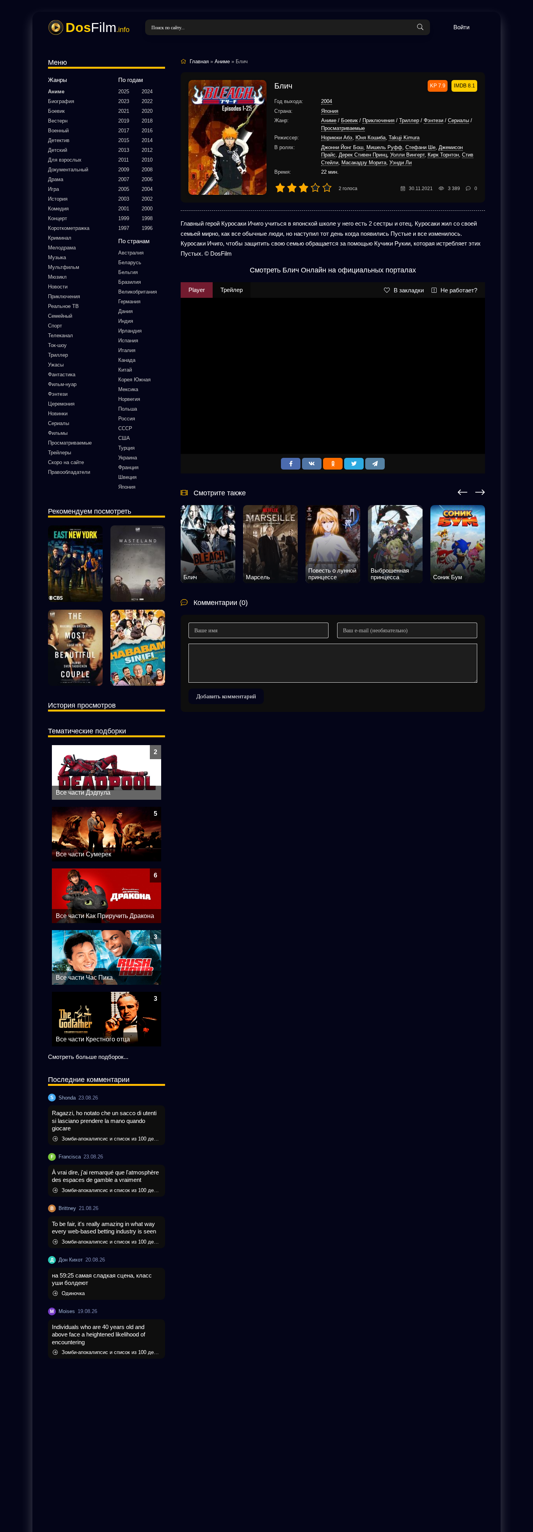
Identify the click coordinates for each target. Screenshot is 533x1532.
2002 (147, 199)
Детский (57, 150)
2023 (123, 101)
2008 (147, 170)
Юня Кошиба (370, 138)
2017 (123, 130)
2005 (123, 189)
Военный (58, 130)
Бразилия (129, 282)
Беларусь (129, 262)
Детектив (58, 140)
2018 (147, 121)
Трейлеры (59, 453)
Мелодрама (62, 248)
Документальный (68, 170)
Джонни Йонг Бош (342, 147)
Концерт (57, 218)
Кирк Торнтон (443, 155)
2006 (147, 179)
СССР (125, 428)
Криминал (59, 238)
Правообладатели (69, 472)
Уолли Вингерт (407, 155)
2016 (147, 130)
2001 (123, 209)
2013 (123, 150)
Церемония (61, 404)
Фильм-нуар (62, 384)
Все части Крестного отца (93, 1039)
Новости (58, 287)
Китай (125, 370)
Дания (125, 311)
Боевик (56, 111)
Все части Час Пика (84, 977)
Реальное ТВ (63, 306)
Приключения (64, 296)
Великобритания (137, 292)
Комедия (58, 209)
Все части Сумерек (83, 854)
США (124, 438)
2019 (123, 121)
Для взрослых (65, 160)
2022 (147, 101)
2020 (147, 111)
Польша (127, 409)
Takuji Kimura (404, 138)
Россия (126, 419)
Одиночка (73, 1293)
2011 (123, 160)
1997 (123, 228)
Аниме (56, 91)
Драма (55, 179)
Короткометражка (68, 228)
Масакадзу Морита (363, 162)
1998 (147, 218)
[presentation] (462, 491)
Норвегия (129, 399)
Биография (61, 101)
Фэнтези (58, 394)
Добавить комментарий (226, 696)
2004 (147, 189)
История (58, 199)
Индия (125, 321)
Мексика (128, 389)
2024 (147, 91)
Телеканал (60, 335)
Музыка (57, 257)
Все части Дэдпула (83, 792)
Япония (126, 487)
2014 (147, 140)
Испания (128, 340)
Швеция (127, 477)
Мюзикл (57, 277)
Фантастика (61, 374)
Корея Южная (134, 380)
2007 (123, 179)
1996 (147, 228)
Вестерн (58, 121)
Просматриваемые (70, 443)
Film (98, 27)
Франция (128, 467)
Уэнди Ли (400, 162)
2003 (123, 199)
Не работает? (459, 290)
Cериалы (58, 423)
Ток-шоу (57, 345)
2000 (147, 209)
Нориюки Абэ (336, 138)
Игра (53, 189)
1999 (123, 218)
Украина (127, 458)
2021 (123, 111)
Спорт (55, 326)
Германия (129, 301)
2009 (123, 170)
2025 (123, 91)
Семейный (60, 316)
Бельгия (128, 272)
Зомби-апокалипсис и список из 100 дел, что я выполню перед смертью (111, 1138)
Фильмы (58, 433)
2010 (147, 160)
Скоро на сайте (66, 462)
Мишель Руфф (384, 147)
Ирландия (130, 331)
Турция (126, 448)
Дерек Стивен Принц (363, 155)
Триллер (58, 355)
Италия (126, 350)
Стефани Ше (420, 147)
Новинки (58, 413)
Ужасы (56, 365)
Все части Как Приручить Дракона (105, 916)
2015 (123, 140)
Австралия (131, 253)
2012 (147, 150)
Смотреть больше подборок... (88, 1056)
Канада (126, 360)
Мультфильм (63, 267)
